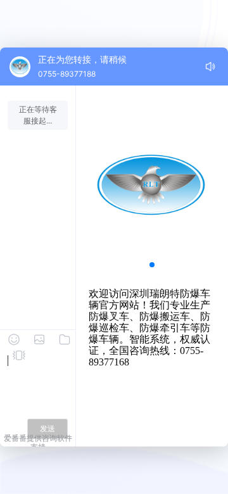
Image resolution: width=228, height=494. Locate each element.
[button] (152, 264)
